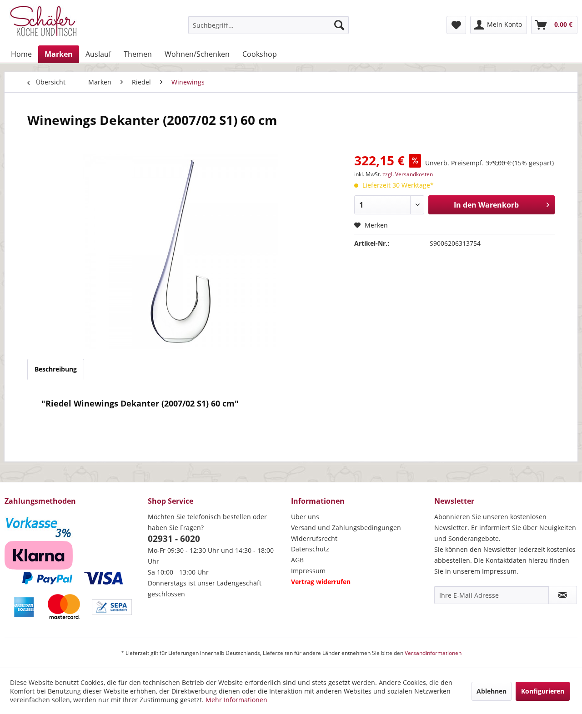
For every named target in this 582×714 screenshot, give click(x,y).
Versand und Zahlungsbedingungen (346, 527)
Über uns (305, 516)
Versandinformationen (433, 653)
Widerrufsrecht (314, 538)
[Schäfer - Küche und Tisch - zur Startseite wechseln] (43, 23)
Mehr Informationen (236, 699)
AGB (297, 559)
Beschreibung (56, 369)
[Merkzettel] (456, 25)
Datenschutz (310, 549)
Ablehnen (492, 691)
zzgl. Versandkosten (407, 174)
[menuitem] (268, 25)
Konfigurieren (542, 691)
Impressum (308, 570)
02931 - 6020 (174, 539)
